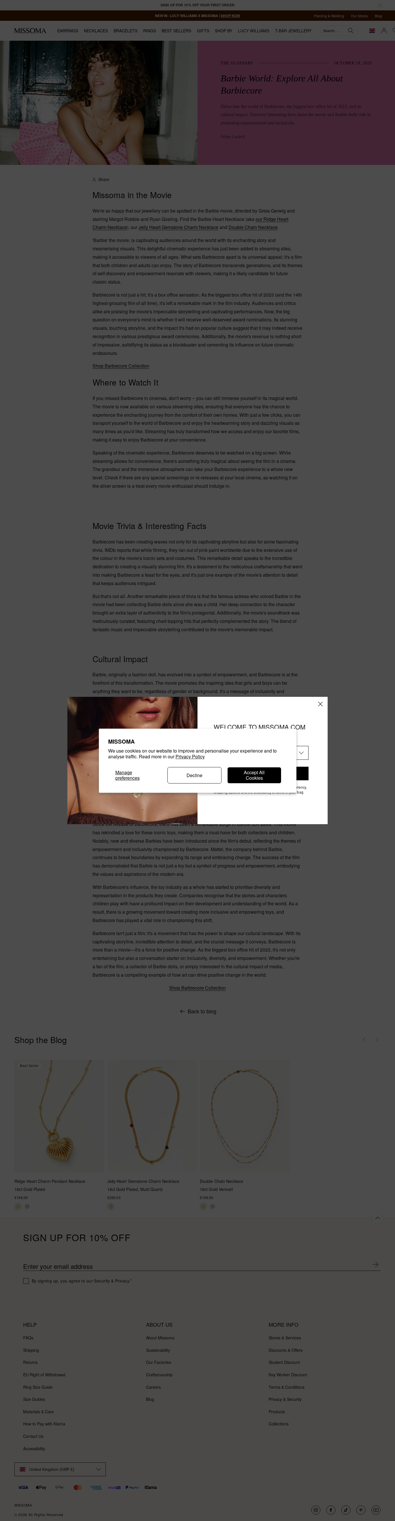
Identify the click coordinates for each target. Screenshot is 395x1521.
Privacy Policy (190, 756)
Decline (194, 775)
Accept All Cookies (254, 775)
